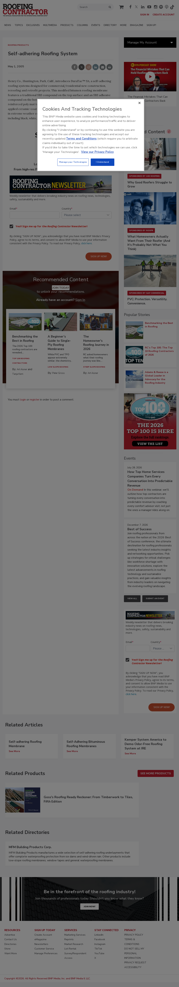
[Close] (139, 103)
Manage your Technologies (73, 162)
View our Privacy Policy (97, 152)
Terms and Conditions (81, 139)
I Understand (102, 162)
